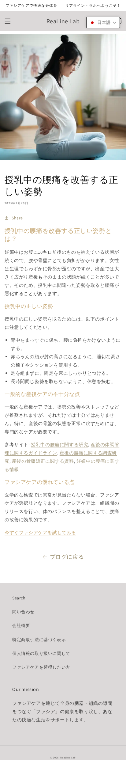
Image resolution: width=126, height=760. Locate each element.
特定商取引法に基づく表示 (39, 639)
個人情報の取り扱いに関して (41, 653)
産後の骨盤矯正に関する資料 (43, 461)
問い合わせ (23, 611)
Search (19, 598)
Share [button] (17, 218)
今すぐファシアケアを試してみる (40, 532)
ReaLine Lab (68, 757)
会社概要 (21, 625)
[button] (7, 21)
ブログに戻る (67, 556)
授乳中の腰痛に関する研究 (59, 444)
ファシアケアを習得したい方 (41, 667)
